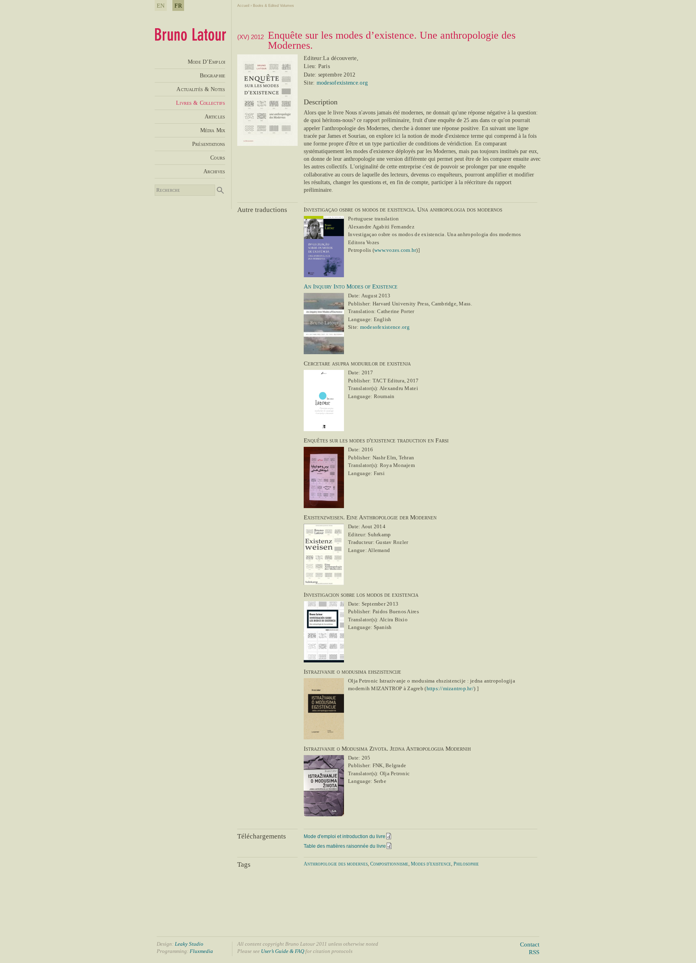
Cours (217, 157)
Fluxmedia (201, 951)
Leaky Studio (189, 944)
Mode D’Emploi (206, 61)
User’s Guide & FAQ (282, 951)
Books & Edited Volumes (273, 6)
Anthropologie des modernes (336, 864)
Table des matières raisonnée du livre (345, 846)
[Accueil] (190, 38)
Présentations (208, 144)
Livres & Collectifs (200, 103)
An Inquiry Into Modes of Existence (351, 286)
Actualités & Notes (200, 89)
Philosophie (466, 864)
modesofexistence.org (342, 83)
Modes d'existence (431, 864)
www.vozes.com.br (395, 250)
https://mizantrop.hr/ (450, 688)
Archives (214, 171)
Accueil (243, 6)
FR (178, 5)
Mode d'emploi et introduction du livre (344, 836)
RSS (534, 951)
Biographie (212, 75)
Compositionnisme (389, 864)
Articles (215, 116)
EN (161, 5)
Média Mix (212, 130)
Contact (529, 944)
